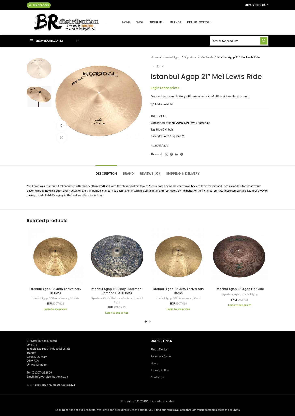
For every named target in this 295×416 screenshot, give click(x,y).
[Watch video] (62, 125)
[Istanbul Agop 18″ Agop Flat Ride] (239, 256)
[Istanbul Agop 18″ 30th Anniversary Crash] (178, 256)
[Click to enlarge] (62, 138)
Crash (197, 298)
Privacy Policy (160, 370)
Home (154, 57)
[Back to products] (158, 66)
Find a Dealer (159, 349)
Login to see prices (165, 88)
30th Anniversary (59, 298)
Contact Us (158, 377)
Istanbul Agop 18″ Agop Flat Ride (240, 289)
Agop (237, 294)
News (154, 363)
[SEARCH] (263, 41)
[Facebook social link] (161, 154)
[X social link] (166, 154)
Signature (190, 57)
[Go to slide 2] (150, 321)
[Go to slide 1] (146, 321)
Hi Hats (74, 298)
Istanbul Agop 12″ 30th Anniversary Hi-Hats (55, 291)
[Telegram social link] (181, 154)
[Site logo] (72, 22)
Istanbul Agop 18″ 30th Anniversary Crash (178, 291)
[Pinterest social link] (171, 154)
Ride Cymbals (164, 129)
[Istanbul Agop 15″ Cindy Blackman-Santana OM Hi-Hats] (117, 256)
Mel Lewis (207, 57)
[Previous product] (153, 66)
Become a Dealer (161, 356)
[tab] (106, 171)
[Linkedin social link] (176, 154)
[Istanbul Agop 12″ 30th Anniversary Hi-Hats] (55, 256)
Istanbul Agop (171, 57)
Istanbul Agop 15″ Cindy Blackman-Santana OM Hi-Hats (117, 291)
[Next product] (162, 66)
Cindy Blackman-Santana (117, 298)
